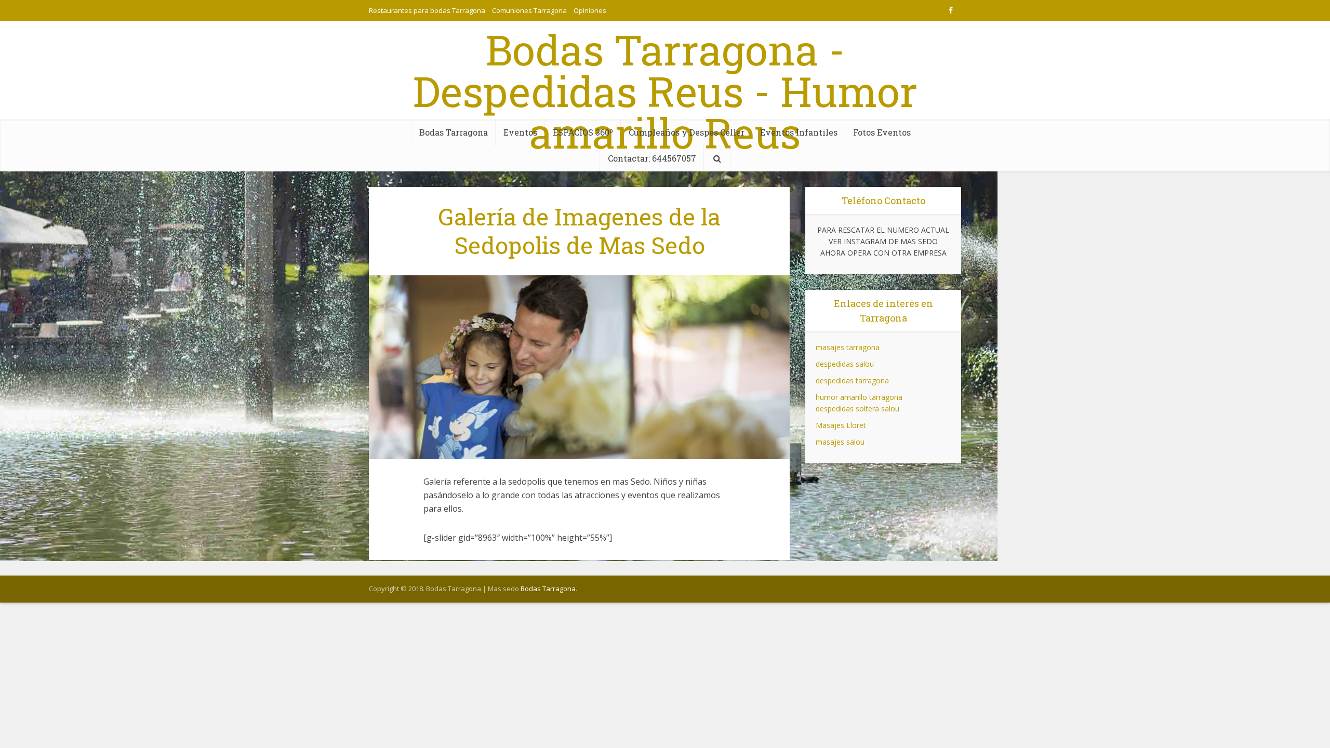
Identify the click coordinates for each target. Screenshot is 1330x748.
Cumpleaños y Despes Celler (686, 132)
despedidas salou (845, 364)
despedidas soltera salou (857, 408)
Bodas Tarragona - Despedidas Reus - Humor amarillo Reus (665, 91)
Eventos (520, 132)
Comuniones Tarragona (529, 10)
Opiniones (590, 10)
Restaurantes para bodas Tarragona (427, 10)
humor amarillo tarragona (859, 397)
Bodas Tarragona (453, 132)
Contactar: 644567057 (652, 158)
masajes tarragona (848, 347)
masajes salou (840, 442)
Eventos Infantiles (798, 132)
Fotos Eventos (882, 132)
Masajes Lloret (841, 425)
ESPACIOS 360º (583, 132)
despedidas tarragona (852, 380)
